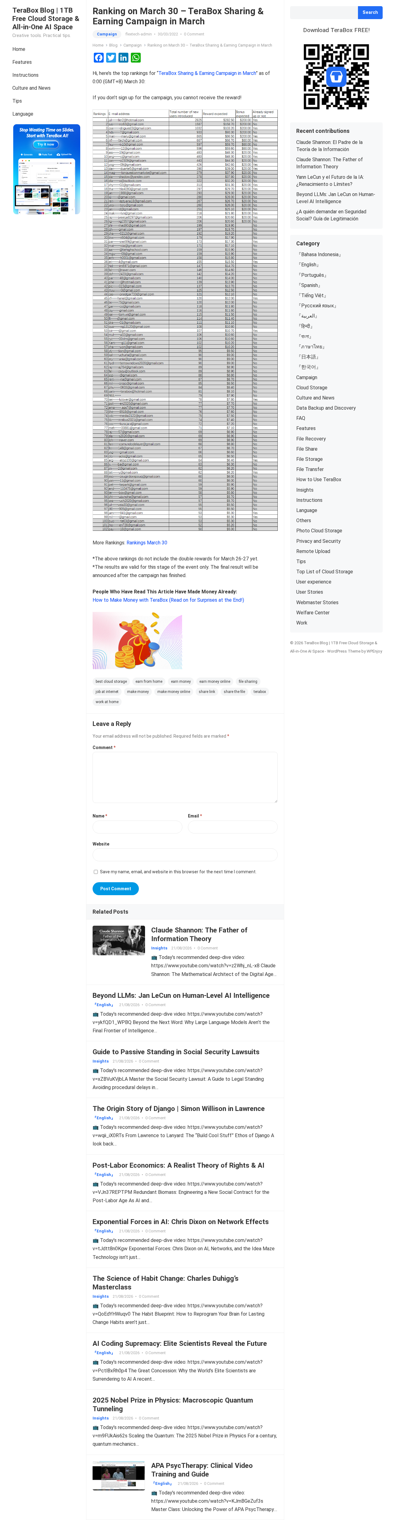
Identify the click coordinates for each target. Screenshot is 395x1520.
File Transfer (310, 469)
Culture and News (31, 88)
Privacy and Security (318, 541)
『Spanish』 (309, 285)
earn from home (148, 681)
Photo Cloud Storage (319, 531)
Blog (113, 45)
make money (138, 692)
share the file (234, 692)
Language (22, 114)
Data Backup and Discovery (326, 408)
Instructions (25, 75)
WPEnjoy (374, 651)
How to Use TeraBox (318, 479)
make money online (173, 692)
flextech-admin (138, 34)
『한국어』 (308, 367)
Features (22, 62)
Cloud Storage (311, 388)
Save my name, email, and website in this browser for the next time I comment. (178, 871)
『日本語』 (308, 357)
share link (207, 692)
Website (101, 844)
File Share (307, 449)
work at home (107, 702)
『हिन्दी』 (305, 326)
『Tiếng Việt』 (312, 295)
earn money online (214, 681)
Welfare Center (313, 613)
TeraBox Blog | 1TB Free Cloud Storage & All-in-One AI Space (45, 18)
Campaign (107, 34)
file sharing (248, 681)
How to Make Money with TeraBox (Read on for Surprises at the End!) (168, 600)
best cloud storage (111, 681)
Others (303, 520)
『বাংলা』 (305, 336)
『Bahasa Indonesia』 (319, 254)
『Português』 (312, 275)
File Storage (309, 459)
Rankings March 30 (147, 543)
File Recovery (311, 439)
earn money (181, 681)
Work (301, 623)
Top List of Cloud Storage (324, 572)
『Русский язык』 (317, 306)
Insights (159, 948)
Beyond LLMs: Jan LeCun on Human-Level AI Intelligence (181, 995)
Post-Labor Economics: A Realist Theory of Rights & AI (178, 1165)
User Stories (309, 592)
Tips (17, 101)
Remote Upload (313, 551)
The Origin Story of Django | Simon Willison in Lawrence (179, 1108)
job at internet (107, 692)
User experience (313, 582)
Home (18, 49)
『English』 (104, 1004)
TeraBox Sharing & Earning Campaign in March (207, 73)
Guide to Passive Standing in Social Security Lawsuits (176, 1052)
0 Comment (194, 34)
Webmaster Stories (317, 602)
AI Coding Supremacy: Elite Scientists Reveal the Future (180, 1343)
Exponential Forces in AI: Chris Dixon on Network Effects (181, 1222)
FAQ (300, 418)
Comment (104, 747)
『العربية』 (308, 316)
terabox (260, 692)
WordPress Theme (343, 651)
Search (370, 12)
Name (100, 815)
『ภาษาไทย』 (311, 347)
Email (195, 815)
